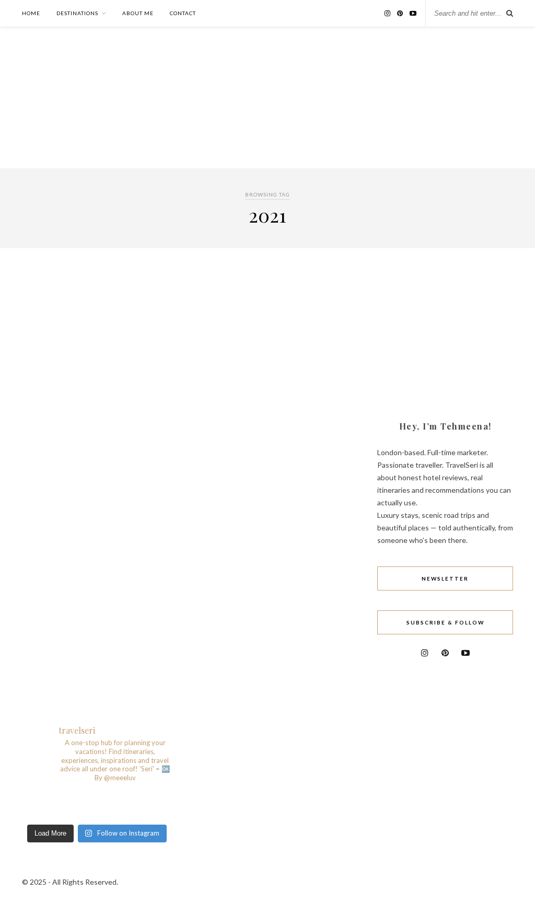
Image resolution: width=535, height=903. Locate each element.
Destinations (77, 13)
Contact (183, 13)
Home (31, 13)
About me (138, 13)
